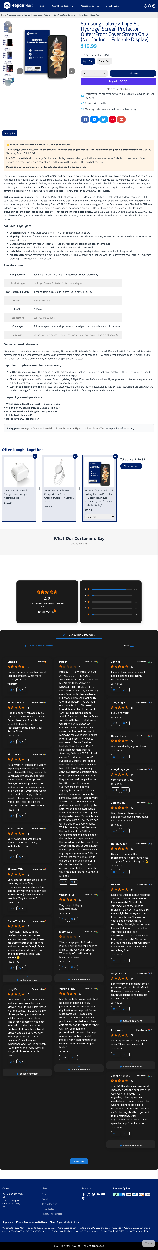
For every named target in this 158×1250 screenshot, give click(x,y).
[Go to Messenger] (94, 119)
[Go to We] (98, 1195)
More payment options (118, 89)
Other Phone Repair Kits (62, 5)
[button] (64, 634)
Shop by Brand (112, 5)
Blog (44, 1194)
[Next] (8, 83)
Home (41, 5)
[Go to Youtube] (103, 1195)
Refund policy (48, 1208)
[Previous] (8, 24)
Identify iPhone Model (52, 1213)
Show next (79, 1161)
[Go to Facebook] (85, 119)
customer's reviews (47, 603)
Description (10, 133)
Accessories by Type (90, 5)
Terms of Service (49, 1203)
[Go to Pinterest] (112, 119)
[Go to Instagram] (89, 1195)
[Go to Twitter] (103, 119)
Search (45, 1199)
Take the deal (131, 466)
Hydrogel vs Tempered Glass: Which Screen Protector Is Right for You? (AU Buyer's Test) (63, 428)
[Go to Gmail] (121, 119)
